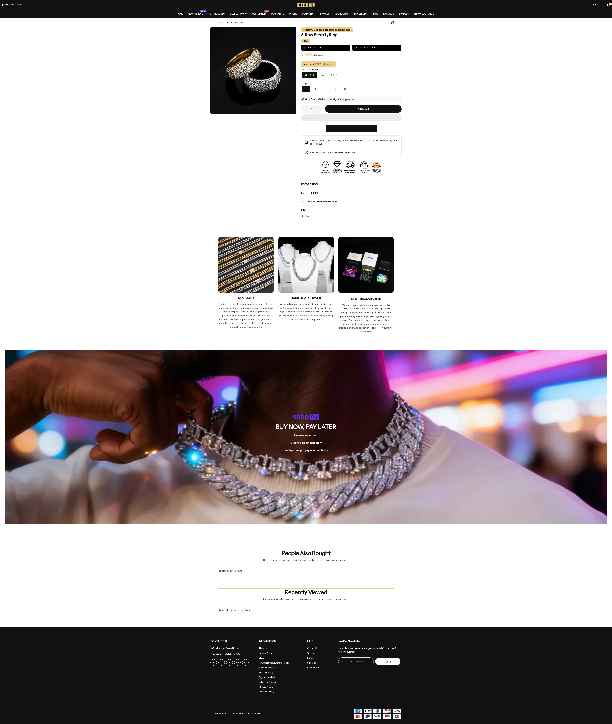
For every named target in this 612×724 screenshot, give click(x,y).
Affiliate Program (266, 687)
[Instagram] (221, 662)
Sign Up (387, 661)
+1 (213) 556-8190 (231, 654)
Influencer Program (267, 682)
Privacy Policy (265, 653)
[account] (601, 4)
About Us (263, 648)
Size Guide (312, 663)
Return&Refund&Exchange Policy (274, 663)
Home (221, 22)
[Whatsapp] (245, 662)
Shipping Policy (266, 672)
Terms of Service (267, 667)
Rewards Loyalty (266, 692)
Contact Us (312, 648)
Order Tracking (314, 667)
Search (310, 653)
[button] (351, 118)
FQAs (310, 658)
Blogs (261, 658)
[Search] (594, 4)
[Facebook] (213, 662)
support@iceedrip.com (229, 648)
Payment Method (267, 677)
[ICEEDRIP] (306, 5)
